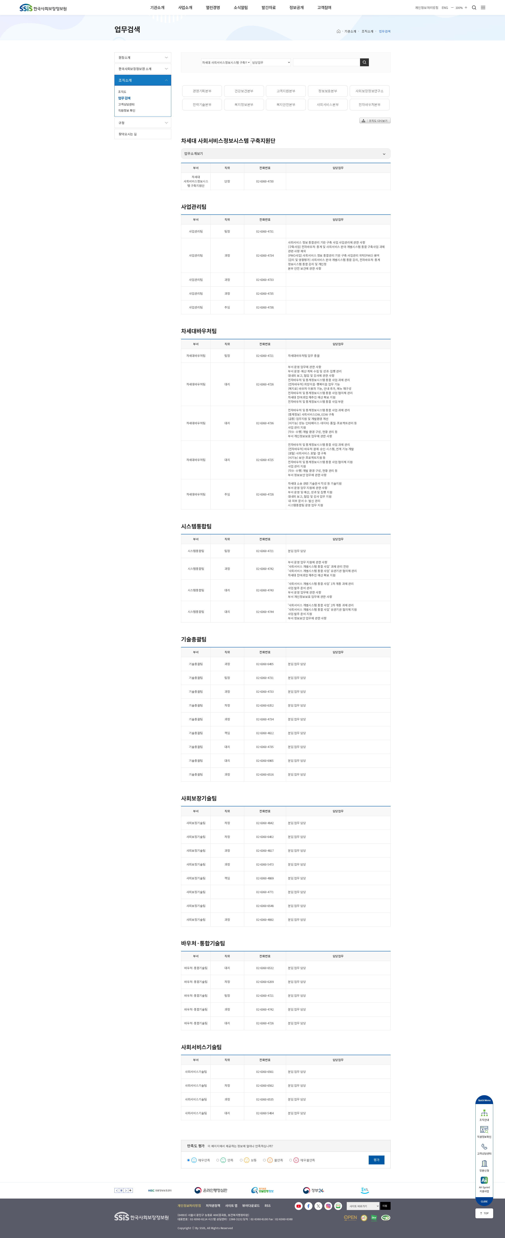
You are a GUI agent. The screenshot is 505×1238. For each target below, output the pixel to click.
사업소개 (185, 7)
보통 (254, 1160)
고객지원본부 (286, 90)
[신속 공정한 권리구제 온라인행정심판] (159, 1190)
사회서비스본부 (328, 104)
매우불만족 (307, 1160)
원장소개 (124, 57)
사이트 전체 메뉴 (483, 7)
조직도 (122, 92)
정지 (121, 1190)
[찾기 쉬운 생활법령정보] (211, 1190)
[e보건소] (365, 1190)
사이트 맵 (231, 1205)
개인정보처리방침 (427, 7)
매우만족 (204, 1160)
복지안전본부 (286, 104)
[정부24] (262, 1190)
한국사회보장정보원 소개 (135, 68)
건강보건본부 (244, 90)
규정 (121, 122)
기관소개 (157, 7)
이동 (384, 1206)
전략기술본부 (202, 104)
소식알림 (241, 7)
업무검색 (124, 97)
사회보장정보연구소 (369, 90)
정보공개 (296, 7)
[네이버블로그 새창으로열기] (338, 1206)
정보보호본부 (327, 90)
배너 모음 (130, 1190)
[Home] (340, 31)
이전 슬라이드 (116, 1190)
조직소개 (367, 31)
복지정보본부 (244, 104)
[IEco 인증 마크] (374, 1218)
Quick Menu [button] (484, 1100)
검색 (474, 7)
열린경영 (213, 7)
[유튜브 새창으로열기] (299, 1206)
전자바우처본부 (370, 104)
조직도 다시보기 (377, 121)
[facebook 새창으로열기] (308, 1206)
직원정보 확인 (126, 110)
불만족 (278, 1160)
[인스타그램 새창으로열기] (328, 1206)
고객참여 (324, 7)
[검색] (364, 62)
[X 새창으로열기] (318, 1206)
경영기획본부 (202, 90)
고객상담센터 (126, 104)
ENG (445, 7)
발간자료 (269, 7)
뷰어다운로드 (251, 1205)
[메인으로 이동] (43, 7)
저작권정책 (213, 1205)
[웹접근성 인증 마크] (386, 1218)
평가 (377, 1159)
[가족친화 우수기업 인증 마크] (364, 1218)
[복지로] (313, 1190)
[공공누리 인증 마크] (350, 1218)
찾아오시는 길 (128, 134)
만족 (230, 1160)
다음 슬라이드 (125, 1190)
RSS (268, 1205)
